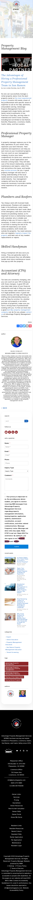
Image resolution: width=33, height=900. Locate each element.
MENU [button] (16, 9)
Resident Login (16, 845)
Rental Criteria (17, 831)
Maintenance (16, 843)
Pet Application (16, 840)
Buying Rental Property (13, 680)
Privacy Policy (21, 866)
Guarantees (17, 803)
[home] (16, 4)
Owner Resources (16, 806)
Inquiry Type (9, 468)
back (5, 408)
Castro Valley (18, 743)
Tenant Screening (13, 652)
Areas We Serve (16, 817)
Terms (16, 541)
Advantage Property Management (12, 663)
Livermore (22, 741)
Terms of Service (17, 868)
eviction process (10, 170)
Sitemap (11, 866)
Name (7, 443)
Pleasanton (14, 741)
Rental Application (16, 837)
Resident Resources (16, 828)
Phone (7, 459)
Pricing (16, 800)
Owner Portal (16, 814)
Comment (8, 475)
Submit (16, 546)
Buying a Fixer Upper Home (14, 677)
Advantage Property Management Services (13, 673)
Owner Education (12, 639)
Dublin (29, 741)
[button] (6, 432)
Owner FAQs (16, 811)
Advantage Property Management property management (13, 668)
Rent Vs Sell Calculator (16, 808)
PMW (21, 863)
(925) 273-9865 (16, 783)
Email (7, 451)
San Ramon (5, 743)
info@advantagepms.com (16, 780)
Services (16, 797)
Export (9, 637)
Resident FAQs (16, 834)
